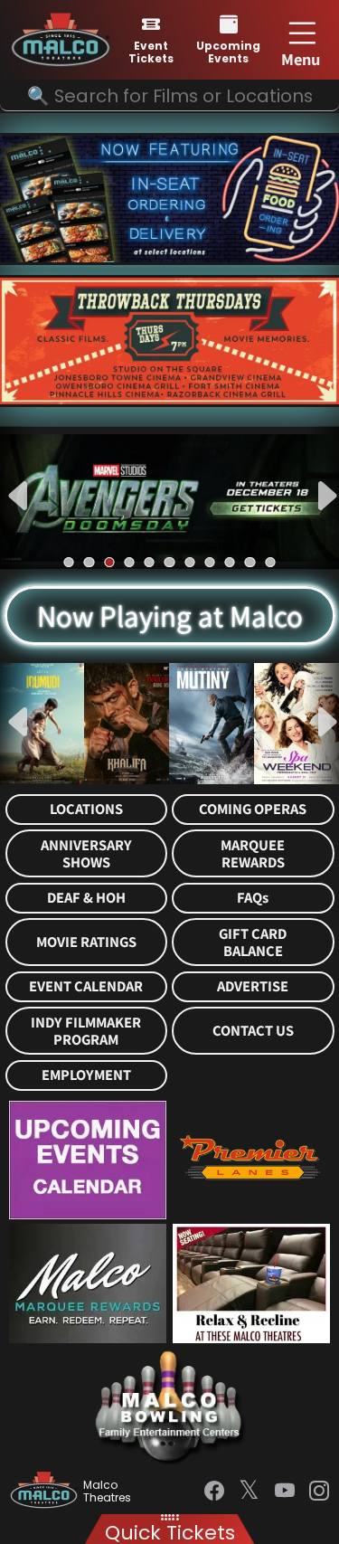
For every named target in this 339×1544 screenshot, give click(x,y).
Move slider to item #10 (250, 562)
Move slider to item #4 (129, 562)
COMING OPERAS (252, 809)
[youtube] (285, 1491)
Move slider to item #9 (230, 562)
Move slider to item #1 (69, 562)
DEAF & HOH (86, 897)
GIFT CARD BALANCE (253, 942)
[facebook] (214, 1491)
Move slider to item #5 (150, 562)
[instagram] (319, 1491)
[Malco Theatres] (46, 1491)
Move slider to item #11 (270, 562)
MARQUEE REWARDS (253, 854)
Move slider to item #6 (169, 562)
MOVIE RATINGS (86, 942)
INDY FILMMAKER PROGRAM (86, 1031)
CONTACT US (253, 1030)
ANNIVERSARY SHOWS (86, 854)
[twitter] (249, 1491)
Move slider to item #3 (109, 562)
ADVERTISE (252, 986)
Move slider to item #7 (189, 562)
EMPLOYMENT (86, 1075)
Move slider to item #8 (209, 562)
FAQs (252, 897)
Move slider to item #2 (89, 562)
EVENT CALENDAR (86, 986)
